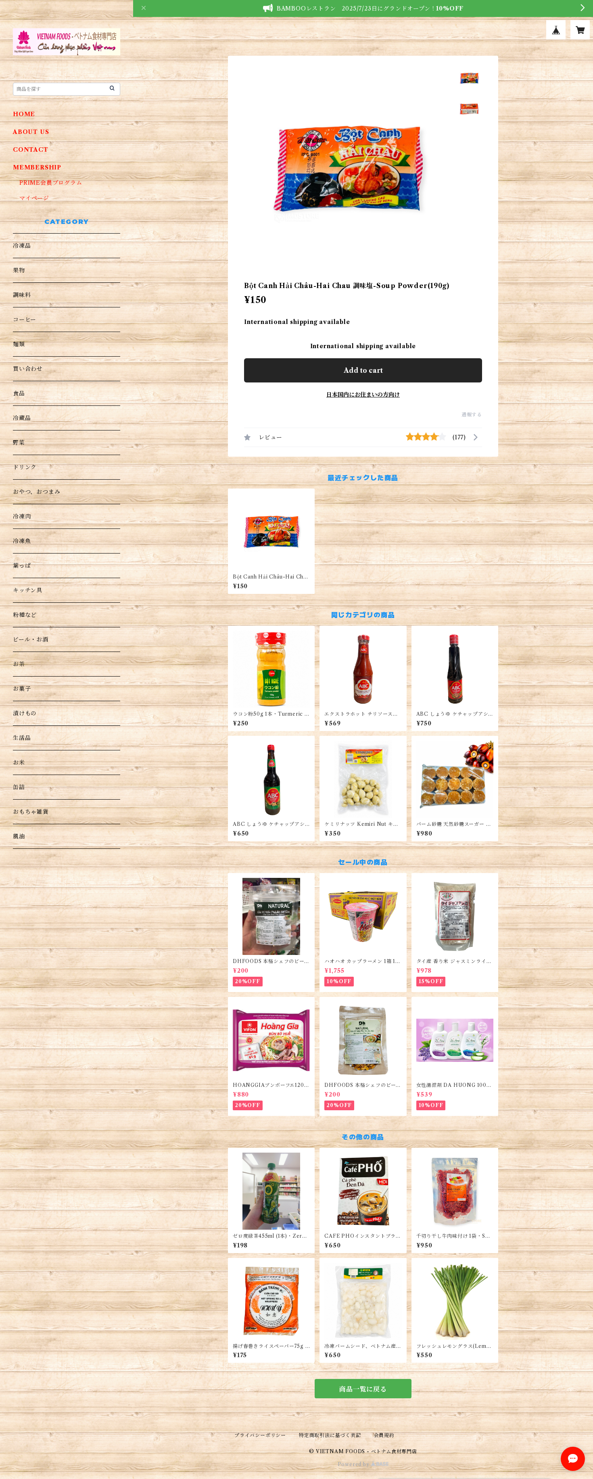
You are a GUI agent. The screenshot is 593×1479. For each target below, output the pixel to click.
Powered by (354, 1464)
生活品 (22, 738)
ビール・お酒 (30, 639)
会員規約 (384, 1435)
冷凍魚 (22, 541)
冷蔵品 (22, 418)
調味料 (22, 295)
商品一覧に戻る (363, 1389)
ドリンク (25, 467)
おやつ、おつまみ (36, 491)
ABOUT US (31, 132)
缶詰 (19, 787)
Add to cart (363, 370)
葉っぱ (22, 565)
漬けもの (25, 713)
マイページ (34, 198)
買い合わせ (28, 368)
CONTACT (30, 149)
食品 (19, 393)
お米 (19, 762)
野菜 (19, 442)
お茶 (19, 664)
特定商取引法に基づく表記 (330, 1435)
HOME (24, 114)
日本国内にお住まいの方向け (363, 394)
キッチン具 (27, 590)
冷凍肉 (22, 516)
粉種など (25, 614)
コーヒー (24, 319)
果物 (19, 270)
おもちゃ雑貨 (31, 811)
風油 (19, 836)
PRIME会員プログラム (50, 182)
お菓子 (22, 688)
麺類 (19, 344)
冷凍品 (22, 245)
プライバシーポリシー (260, 1435)
